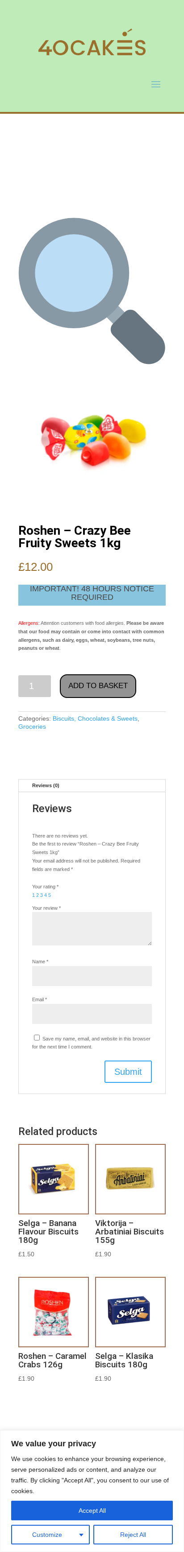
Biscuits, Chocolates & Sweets (95, 718)
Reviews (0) (45, 785)
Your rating (45, 886)
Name (40, 961)
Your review (46, 908)
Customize (47, 1534)
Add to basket (98, 685)
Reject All (133, 1534)
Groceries (32, 726)
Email (39, 999)
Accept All (92, 1510)
